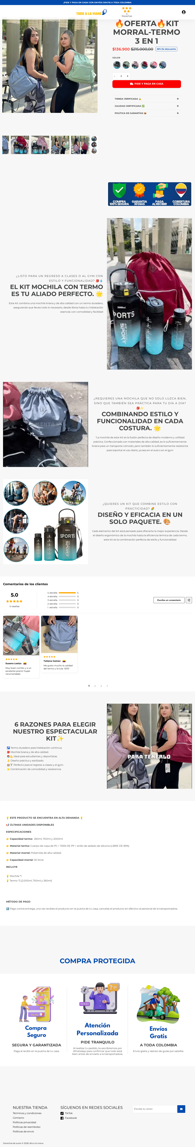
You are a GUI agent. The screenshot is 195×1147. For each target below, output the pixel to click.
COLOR (116, 58)
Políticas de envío (23, 1131)
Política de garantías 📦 (130, 113)
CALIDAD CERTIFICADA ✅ (129, 106)
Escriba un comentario (169, 600)
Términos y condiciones (27, 1113)
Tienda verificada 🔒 (128, 98)
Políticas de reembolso (26, 1126)
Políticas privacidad (24, 1122)
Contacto (18, 1117)
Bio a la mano (36, 1143)
